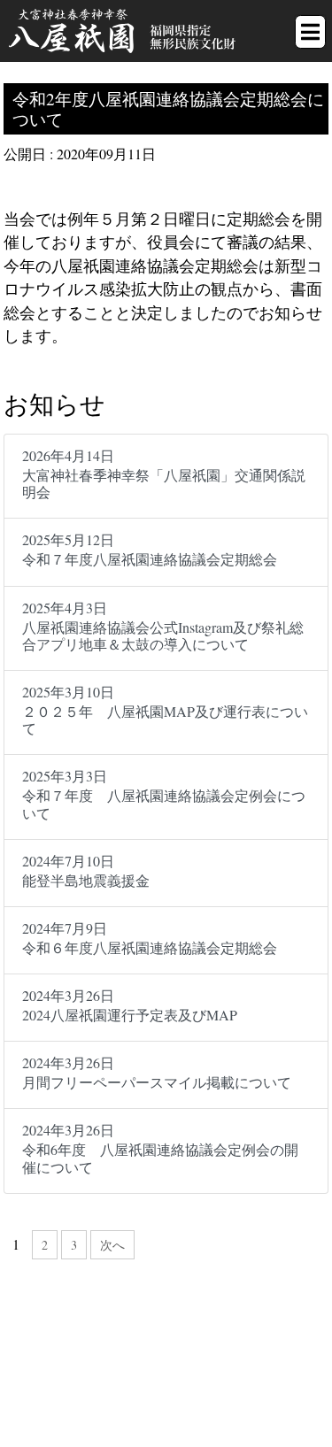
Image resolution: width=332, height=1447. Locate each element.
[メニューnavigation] (310, 32)
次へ (112, 1244)
